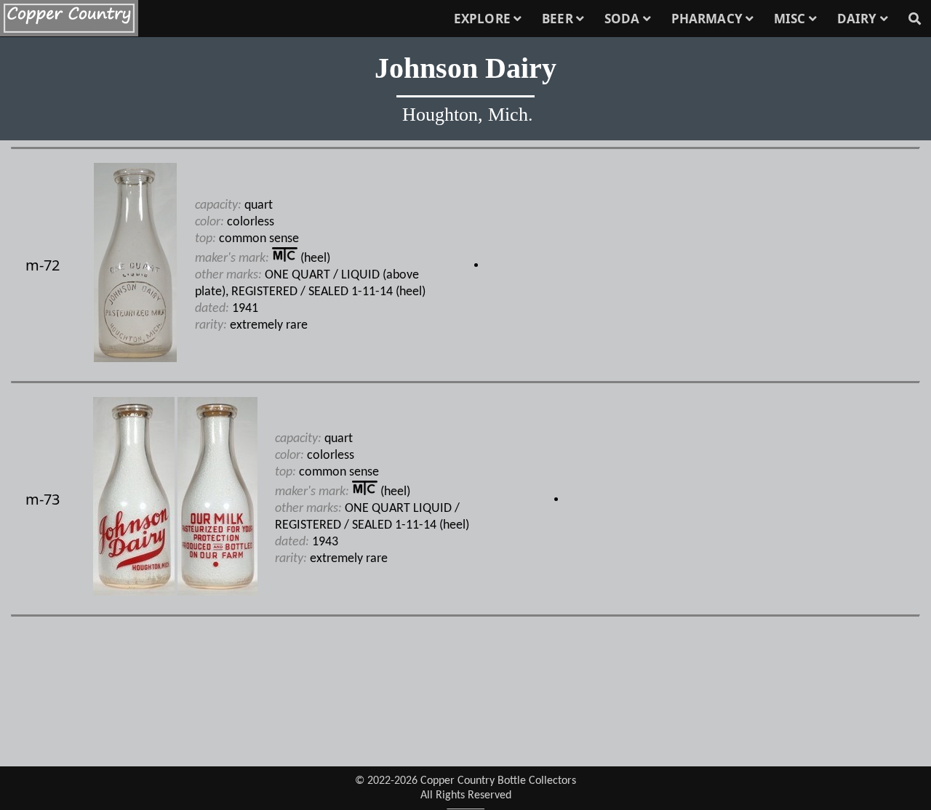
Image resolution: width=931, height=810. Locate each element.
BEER (559, 18)
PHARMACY (708, 18)
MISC (791, 18)
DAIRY (858, 18)
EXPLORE (484, 18)
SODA (623, 18)
